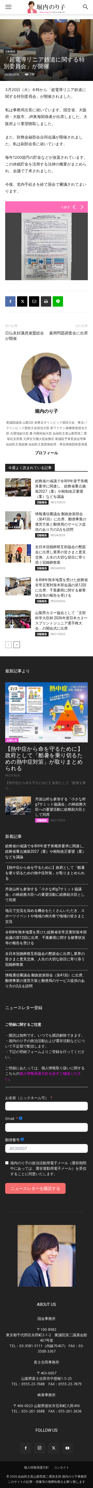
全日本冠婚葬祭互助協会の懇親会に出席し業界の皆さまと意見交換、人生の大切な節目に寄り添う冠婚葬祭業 (45, 959)
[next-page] (16, 645)
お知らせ (12, 740)
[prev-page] (8, 645)
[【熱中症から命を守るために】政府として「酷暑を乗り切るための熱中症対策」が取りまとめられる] (46, 712)
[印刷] (46, 301)
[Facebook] (10, 301)
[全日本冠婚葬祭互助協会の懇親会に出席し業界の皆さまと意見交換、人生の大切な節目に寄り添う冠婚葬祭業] (18, 553)
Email (9, 1118)
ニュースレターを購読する (35, 1188)
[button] (8, 7)
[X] (22, 301)
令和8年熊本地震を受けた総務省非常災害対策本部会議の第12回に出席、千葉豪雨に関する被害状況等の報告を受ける (46, 937)
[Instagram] (39, 1448)
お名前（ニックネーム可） (27, 1097)
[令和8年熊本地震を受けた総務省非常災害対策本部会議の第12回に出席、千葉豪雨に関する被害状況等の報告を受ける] (18, 586)
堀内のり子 (46, 411)
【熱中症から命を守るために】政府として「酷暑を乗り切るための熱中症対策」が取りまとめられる (44, 758)
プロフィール (46, 452)
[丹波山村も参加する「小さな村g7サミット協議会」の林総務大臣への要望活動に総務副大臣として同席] (18, 805)
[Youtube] (67, 1448)
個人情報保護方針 (36, 1467)
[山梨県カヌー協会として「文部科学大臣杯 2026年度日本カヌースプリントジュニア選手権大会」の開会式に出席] (18, 619)
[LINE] (58, 301)
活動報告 (10, 51)
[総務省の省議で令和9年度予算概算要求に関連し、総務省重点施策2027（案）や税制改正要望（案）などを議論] (18, 487)
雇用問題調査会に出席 (68, 333)
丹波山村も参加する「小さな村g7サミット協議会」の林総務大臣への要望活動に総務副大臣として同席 (45, 894)
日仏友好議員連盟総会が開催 (24, 336)
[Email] (34, 301)
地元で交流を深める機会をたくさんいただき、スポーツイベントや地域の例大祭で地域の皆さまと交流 (45, 916)
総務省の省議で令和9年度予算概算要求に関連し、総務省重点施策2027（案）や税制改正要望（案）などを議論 (46, 851)
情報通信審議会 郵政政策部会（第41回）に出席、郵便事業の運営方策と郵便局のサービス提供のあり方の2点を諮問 (45, 980)
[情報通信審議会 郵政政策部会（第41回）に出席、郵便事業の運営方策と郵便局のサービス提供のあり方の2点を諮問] (18, 520)
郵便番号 (12, 1139)
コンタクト (61, 1467)
